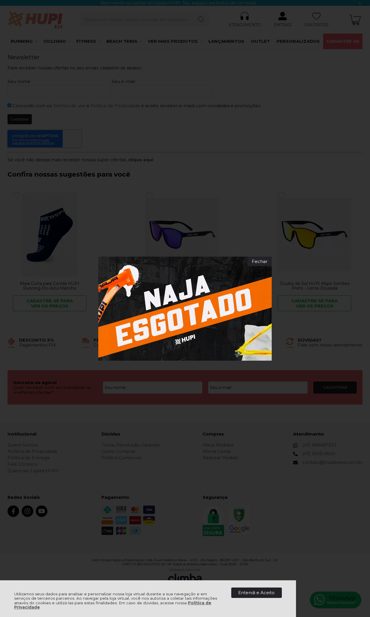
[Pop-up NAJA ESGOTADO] (185, 309)
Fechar (259, 261)
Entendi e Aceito (256, 592)
